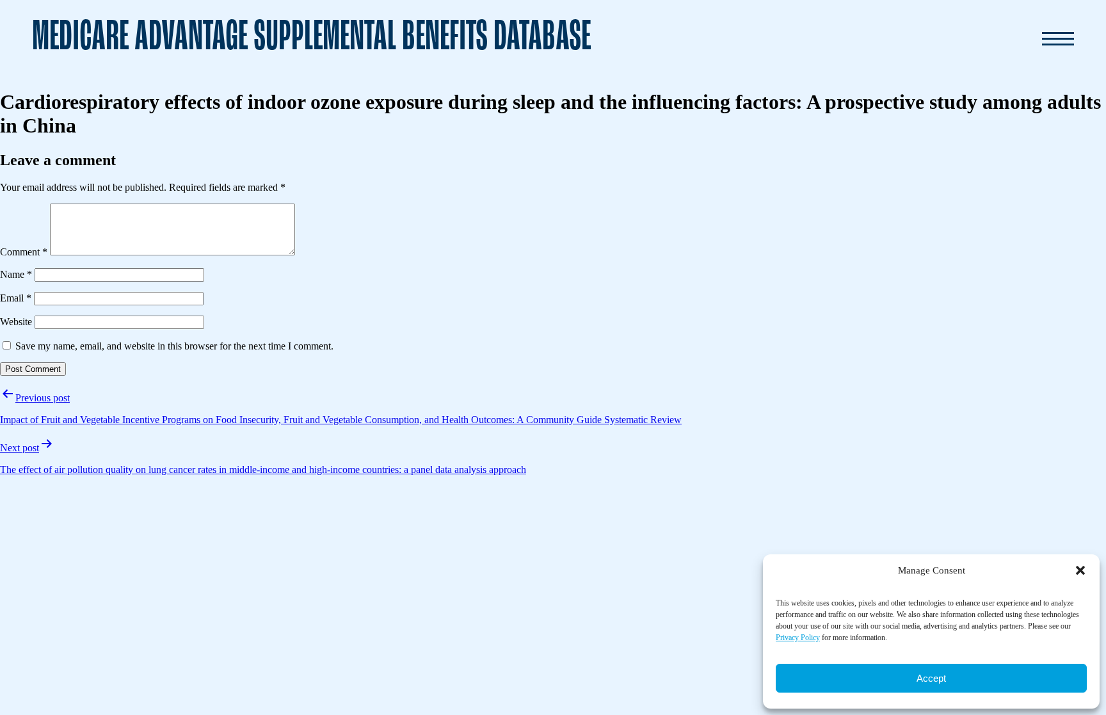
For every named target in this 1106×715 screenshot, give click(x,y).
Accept (931, 678)
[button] (1080, 570)
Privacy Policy (798, 637)
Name (16, 274)
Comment (23, 251)
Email (15, 298)
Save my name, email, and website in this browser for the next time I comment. (174, 346)
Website (16, 321)
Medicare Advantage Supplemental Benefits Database (311, 38)
